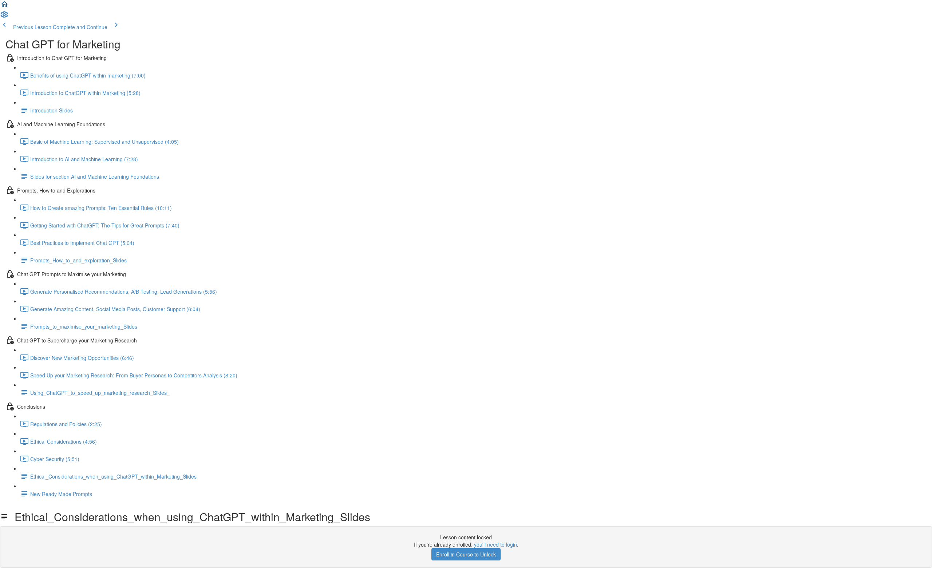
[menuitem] (4, 16)
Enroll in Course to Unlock (466, 554)
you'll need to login (495, 544)
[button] (4, 6)
